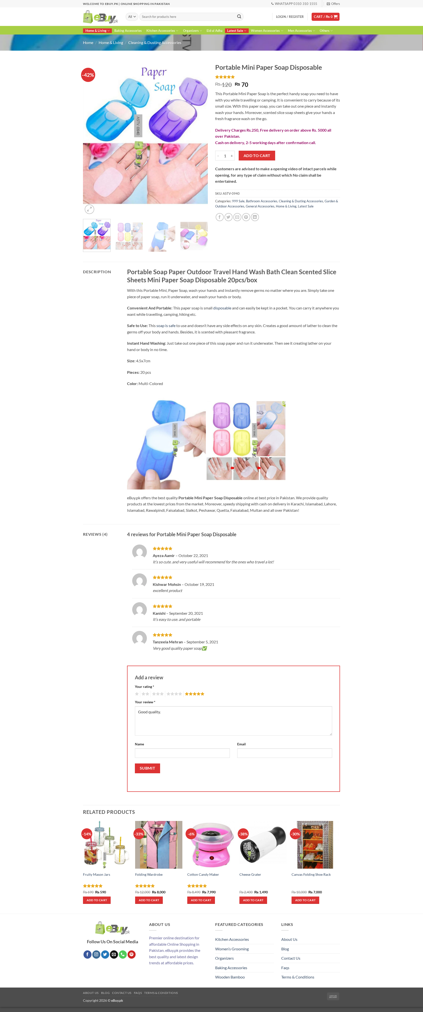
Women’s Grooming (232, 948)
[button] (333, 3)
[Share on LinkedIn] (255, 217)
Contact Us (290, 958)
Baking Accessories (128, 31)
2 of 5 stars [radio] (144, 694)
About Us (289, 939)
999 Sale (238, 201)
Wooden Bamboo (230, 977)
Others (324, 31)
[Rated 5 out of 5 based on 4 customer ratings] (277, 77)
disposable (222, 308)
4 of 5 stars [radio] (173, 694)
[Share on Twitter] (228, 217)
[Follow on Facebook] (87, 954)
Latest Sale (235, 31)
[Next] (199, 137)
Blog (285, 948)
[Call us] (123, 954)
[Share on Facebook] (220, 217)
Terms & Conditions (297, 977)
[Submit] (239, 17)
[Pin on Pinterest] (246, 217)
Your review (145, 702)
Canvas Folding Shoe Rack (311, 874)
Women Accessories (265, 31)
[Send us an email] (114, 954)
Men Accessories (300, 31)
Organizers (191, 31)
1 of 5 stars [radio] (136, 694)
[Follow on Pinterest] (132, 954)
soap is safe (166, 325)
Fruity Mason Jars (96, 874)
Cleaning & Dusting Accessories (154, 42)
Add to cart (257, 155)
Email (241, 744)
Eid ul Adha (215, 31)
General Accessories (260, 206)
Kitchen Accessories (160, 31)
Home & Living (95, 31)
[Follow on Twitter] (105, 954)
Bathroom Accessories (261, 201)
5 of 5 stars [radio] (193, 694)
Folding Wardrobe (149, 874)
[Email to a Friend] (237, 217)
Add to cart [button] (97, 900)
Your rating (144, 686)
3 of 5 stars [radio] (157, 694)
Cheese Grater (250, 874)
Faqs (285, 967)
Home (88, 42)
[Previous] (91, 137)
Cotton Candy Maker (203, 874)
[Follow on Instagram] (96, 954)
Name (139, 744)
